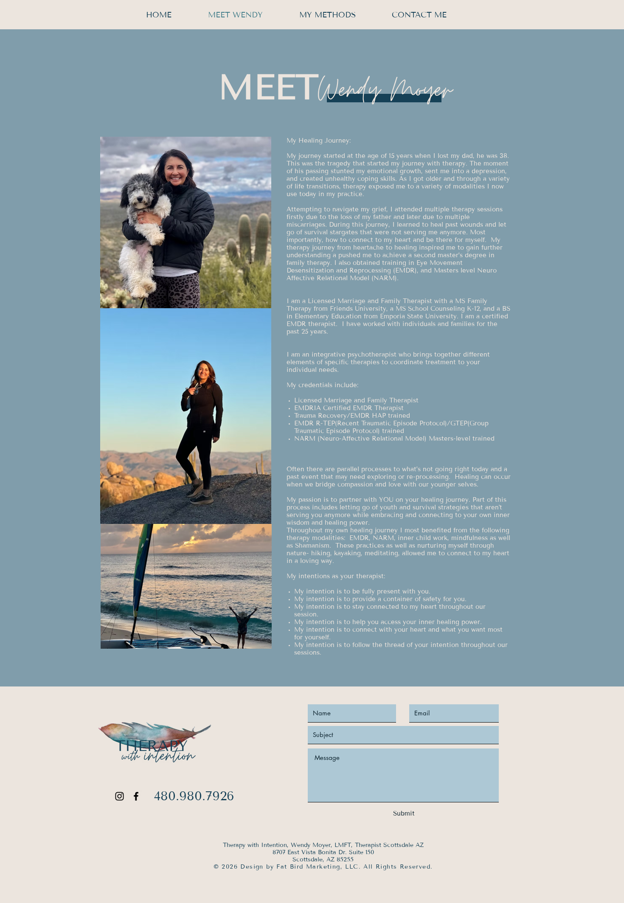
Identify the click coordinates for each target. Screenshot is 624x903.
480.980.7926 (194, 796)
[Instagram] (119, 796)
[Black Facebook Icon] (136, 796)
